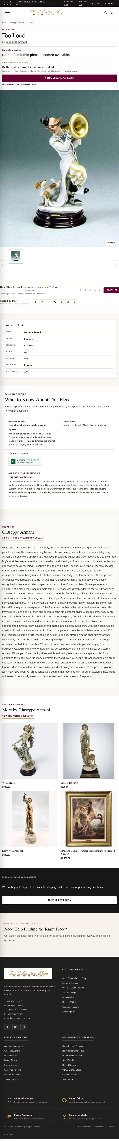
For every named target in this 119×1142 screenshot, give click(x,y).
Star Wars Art (68, 1060)
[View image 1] (16, 256)
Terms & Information (83, 1127)
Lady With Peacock (13, 850)
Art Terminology (69, 992)
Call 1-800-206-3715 (59, 900)
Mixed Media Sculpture (72, 1055)
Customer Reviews (70, 1007)
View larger (110, 243)
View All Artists (11, 1079)
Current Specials (69, 1075)
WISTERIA (8, 782)
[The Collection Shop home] (56, 12)
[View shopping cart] (112, 12)
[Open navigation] (7, 12)
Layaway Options (70, 983)
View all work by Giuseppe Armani (22, 538)
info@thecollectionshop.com (17, 1018)
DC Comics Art (11, 1055)
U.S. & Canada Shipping (73, 988)
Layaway (96, 3)
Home (4, 23)
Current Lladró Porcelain (73, 1046)
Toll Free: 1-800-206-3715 (15, 1010)
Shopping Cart (68, 1012)
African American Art (13, 1046)
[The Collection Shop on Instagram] (15, 1027)
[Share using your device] (68, 302)
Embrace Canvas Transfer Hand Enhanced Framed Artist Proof (88, 852)
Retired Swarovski (70, 1065)
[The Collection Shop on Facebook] (7, 1027)
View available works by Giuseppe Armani (19, 85)
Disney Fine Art (11, 1060)
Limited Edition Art (12, 1075)
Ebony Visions (10, 1065)
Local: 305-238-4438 (13, 1014)
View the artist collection (18, 716)
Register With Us (70, 1002)
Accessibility (68, 997)
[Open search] (105, 12)
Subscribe (108, 3)
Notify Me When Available (59, 78)
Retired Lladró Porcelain (73, 1051)
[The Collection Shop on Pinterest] (23, 1027)
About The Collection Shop (74, 978)
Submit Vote (111, 290)
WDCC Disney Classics (73, 1070)
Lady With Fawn (69, 782)
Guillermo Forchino (12, 1070)
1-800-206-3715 (69, 3)
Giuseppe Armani (16, 23)
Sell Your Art (83, 3)
